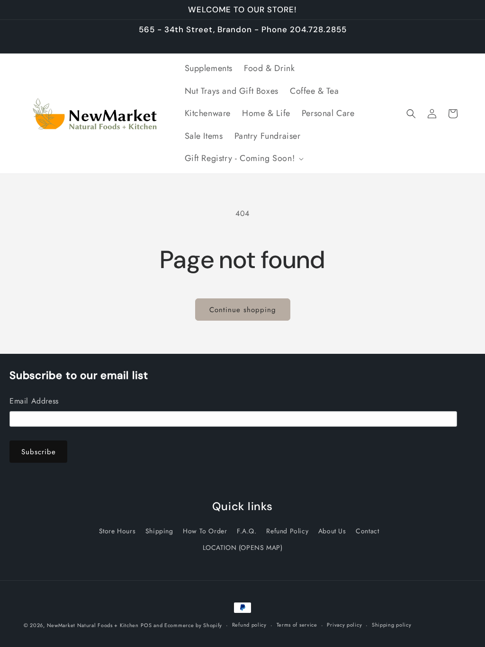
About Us (332, 531)
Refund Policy (287, 531)
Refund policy (249, 625)
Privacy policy (344, 625)
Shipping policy (392, 625)
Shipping (159, 531)
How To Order (205, 531)
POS (146, 625)
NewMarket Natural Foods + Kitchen (93, 625)
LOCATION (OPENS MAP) (243, 547)
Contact (367, 531)
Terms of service (297, 625)
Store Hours (117, 531)
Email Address (34, 400)
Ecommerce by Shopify (193, 625)
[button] (243, 158)
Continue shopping (242, 310)
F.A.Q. (247, 531)
